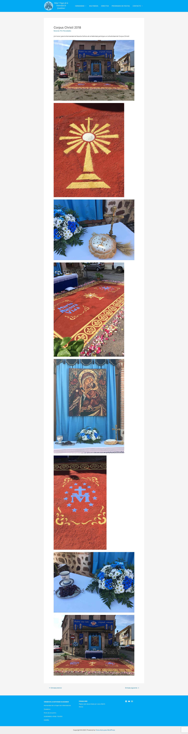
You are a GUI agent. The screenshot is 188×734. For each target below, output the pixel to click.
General (56, 31)
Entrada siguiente (132, 688)
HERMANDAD (79, 6)
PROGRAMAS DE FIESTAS (121, 6)
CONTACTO (137, 6)
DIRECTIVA (105, 6)
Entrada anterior (55, 688)
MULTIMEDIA (93, 6)
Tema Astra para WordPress (105, 730)
